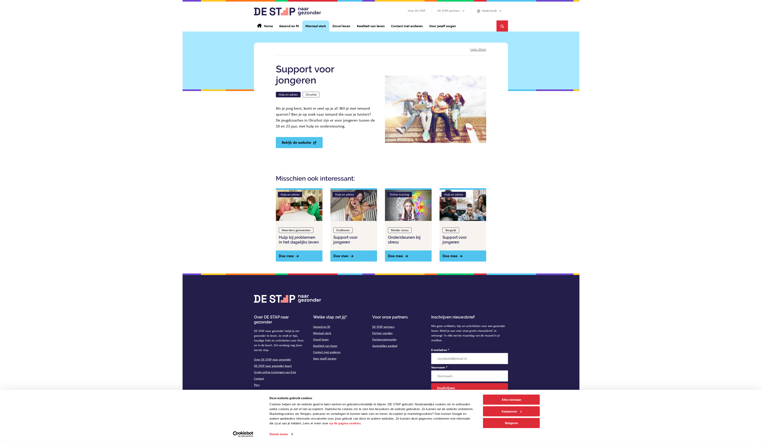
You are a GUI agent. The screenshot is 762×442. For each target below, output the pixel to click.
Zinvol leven (321, 339)
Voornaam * (439, 367)
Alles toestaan (511, 399)
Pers (257, 385)
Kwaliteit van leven (325, 346)
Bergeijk (450, 230)
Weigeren (511, 423)
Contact (259, 378)
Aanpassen (509, 411)
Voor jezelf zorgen (324, 358)
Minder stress (400, 230)
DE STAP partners (383, 327)
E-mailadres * (440, 350)
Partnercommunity (384, 339)
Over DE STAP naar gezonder (272, 359)
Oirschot (311, 94)
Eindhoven (343, 230)
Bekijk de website (296, 142)
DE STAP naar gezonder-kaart (273, 366)
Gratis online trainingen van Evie (275, 372)
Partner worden (382, 333)
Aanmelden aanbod (384, 346)
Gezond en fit (321, 327)
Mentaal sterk (322, 333)
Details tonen (278, 434)
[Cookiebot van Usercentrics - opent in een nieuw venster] (243, 434)
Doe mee (286, 255)
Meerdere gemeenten (296, 230)
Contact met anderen (327, 352)
